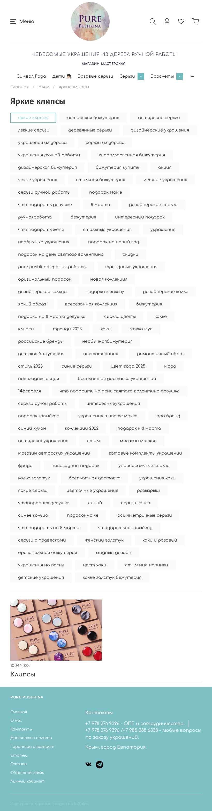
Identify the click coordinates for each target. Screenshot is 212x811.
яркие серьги (33, 490)
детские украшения (41, 577)
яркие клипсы (33, 117)
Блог (44, 87)
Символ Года (31, 76)
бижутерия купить (117, 167)
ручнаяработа (35, 217)
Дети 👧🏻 (61, 76)
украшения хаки (157, 478)
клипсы (26, 329)
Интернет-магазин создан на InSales (49, 804)
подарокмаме (83, 515)
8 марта (100, 204)
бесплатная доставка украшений (117, 378)
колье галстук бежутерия (112, 577)
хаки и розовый (159, 540)
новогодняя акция (38, 378)
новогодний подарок (75, 465)
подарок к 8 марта (139, 428)
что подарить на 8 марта (48, 527)
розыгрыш (148, 490)
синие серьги (77, 366)
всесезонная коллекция (91, 304)
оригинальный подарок (44, 279)
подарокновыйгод (38, 416)
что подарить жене (41, 229)
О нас (16, 720)
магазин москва (138, 441)
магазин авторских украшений (54, 453)
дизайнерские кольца (42, 291)
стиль (94, 441)
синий (95, 503)
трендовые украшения (131, 267)
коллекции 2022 (82, 428)
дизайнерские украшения (160, 130)
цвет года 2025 (128, 366)
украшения (162, 229)
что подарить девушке (45, 204)
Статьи (19, 755)
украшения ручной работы (49, 155)
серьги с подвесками (42, 540)
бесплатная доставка (94, 478)
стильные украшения (107, 229)
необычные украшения (43, 242)
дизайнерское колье (165, 291)
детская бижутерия (41, 354)
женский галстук (104, 540)
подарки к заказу (105, 291)
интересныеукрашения (113, 403)
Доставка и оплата (31, 738)
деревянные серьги (90, 130)
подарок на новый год (113, 242)
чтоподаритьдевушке (43, 503)
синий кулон (32, 428)
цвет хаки (94, 565)
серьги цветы (120, 316)
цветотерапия (100, 354)
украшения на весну (41, 565)
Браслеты (162, 76)
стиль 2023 (30, 366)
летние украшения (165, 180)
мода (170, 366)
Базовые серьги (95, 76)
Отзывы (18, 764)
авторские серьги (159, 117)
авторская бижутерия (93, 117)
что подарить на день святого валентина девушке (120, 391)
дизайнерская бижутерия (47, 167)
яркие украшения (37, 180)
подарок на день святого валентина (61, 254)
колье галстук (34, 478)
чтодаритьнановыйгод (125, 527)
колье (161, 316)
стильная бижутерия (100, 180)
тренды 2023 (67, 329)
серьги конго (135, 503)
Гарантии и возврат (32, 746)
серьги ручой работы (42, 403)
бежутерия (83, 217)
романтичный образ (160, 354)
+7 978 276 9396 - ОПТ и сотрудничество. (135, 723)
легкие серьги (33, 130)
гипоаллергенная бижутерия (132, 155)
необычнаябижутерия (107, 341)
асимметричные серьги (144, 515)
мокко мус (141, 329)
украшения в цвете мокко (108, 416)
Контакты (21, 729)
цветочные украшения (92, 490)
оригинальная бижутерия (47, 552)
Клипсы (22, 674)
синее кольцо (33, 515)
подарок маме (105, 192)
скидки (130, 254)
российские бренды (40, 341)
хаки (106, 329)
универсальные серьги (144, 465)
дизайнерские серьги (153, 204)
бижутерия (149, 304)
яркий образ (32, 304)
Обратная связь (27, 773)
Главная (19, 87)
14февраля (29, 391)
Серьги (127, 76)
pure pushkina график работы (52, 267)
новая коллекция (108, 279)
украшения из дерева (42, 142)
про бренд (168, 416)
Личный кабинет (27, 781)
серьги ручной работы (44, 192)
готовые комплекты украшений (145, 453)
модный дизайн (113, 552)
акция (164, 167)
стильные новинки (146, 565)
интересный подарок (140, 217)
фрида (25, 465)
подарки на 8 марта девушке (51, 316)
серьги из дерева (105, 142)
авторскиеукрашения (43, 441)
